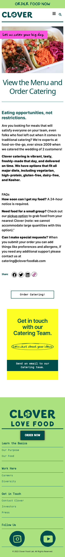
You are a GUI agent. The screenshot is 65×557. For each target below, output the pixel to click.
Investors (9, 506)
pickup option (17, 216)
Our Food (8, 456)
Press (6, 512)
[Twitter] (21, 275)
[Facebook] (14, 275)
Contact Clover (13, 500)
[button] (54, 13)
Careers (7, 475)
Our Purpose (10, 450)
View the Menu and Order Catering (32, 87)
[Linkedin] (27, 275)
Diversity (9, 481)
